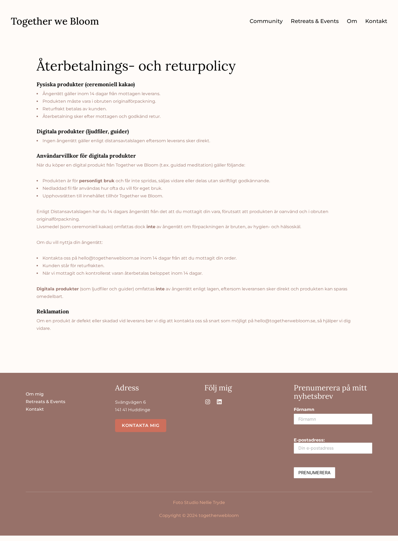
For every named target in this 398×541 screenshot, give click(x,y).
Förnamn (304, 409)
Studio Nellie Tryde (204, 502)
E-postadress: (309, 440)
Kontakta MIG (140, 425)
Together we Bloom (55, 21)
